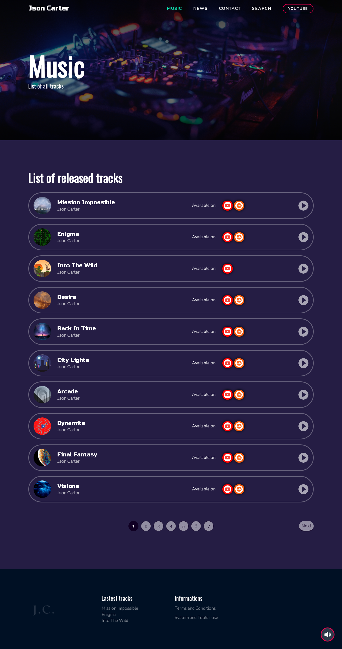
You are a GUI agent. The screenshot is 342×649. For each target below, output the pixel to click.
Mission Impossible (120, 608)
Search (261, 8)
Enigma (109, 614)
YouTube (298, 8)
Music (174, 8)
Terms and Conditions (195, 608)
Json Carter (49, 8)
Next (306, 525)
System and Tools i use (196, 617)
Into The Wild (115, 620)
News (200, 8)
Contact (230, 8)
